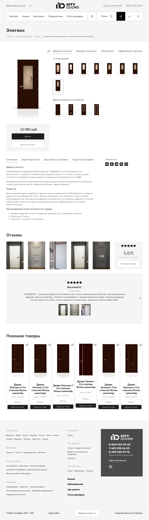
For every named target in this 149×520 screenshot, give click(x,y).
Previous (8, 298)
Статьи (18, 452)
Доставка (24, 466)
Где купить (74, 489)
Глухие (70, 448)
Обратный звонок (117, 460)
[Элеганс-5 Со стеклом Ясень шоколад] (96, 111)
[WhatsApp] (126, 164)
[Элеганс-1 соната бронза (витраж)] (135, 70)
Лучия (25, 435)
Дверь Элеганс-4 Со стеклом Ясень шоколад (18, 389)
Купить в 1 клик (28, 144)
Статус (56, 435)
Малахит (18, 439)
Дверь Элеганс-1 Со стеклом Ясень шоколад (63, 388)
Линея (45, 439)
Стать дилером (76, 494)
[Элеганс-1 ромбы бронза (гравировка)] (96, 70)
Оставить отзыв (128, 263)
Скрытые (71, 458)
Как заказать (12, 466)
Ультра (9, 439)
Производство (29, 452)
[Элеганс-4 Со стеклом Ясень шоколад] (84, 111)
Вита (49, 435)
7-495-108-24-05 (119, 448)
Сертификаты (12, 487)
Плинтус (89, 471)
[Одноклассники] (112, 164)
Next (140, 298)
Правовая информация (42, 490)
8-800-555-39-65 (120, 444)
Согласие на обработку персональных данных (26, 469)
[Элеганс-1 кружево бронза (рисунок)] (58, 70)
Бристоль (37, 439)
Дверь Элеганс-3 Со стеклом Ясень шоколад (108, 389)
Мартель (33, 435)
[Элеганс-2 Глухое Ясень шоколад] (58, 111)
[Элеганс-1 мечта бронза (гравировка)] (109, 70)
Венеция (10, 435)
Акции (71, 478)
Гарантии (24, 487)
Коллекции (12, 430)
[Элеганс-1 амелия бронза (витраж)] (122, 70)
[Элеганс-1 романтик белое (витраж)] (84, 70)
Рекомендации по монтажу (18, 490)
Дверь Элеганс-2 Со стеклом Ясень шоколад (40, 389)
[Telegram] (116, 164)
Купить (28, 136)
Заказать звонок (85, 513)
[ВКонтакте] (107, 164)
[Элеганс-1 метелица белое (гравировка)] (71, 70)
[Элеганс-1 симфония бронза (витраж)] (58, 87)
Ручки (70, 471)
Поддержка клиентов (15, 494)
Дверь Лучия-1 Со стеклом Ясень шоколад (85, 384)
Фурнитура (79, 471)
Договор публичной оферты (18, 473)
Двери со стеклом (83, 448)
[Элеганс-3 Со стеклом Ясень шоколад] (71, 111)
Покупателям (13, 461)
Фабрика (11, 447)
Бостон (42, 435)
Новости (10, 452)
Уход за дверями (37, 487)
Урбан (18, 435)
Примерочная (75, 484)
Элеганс (27, 439)
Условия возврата (37, 466)
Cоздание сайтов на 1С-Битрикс (129, 513)
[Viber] (121, 164)
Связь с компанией (112, 5)
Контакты (42, 452)
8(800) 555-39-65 (134, 5)
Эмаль (70, 435)
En (30, 5)
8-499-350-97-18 (119, 452)
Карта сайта (54, 513)
